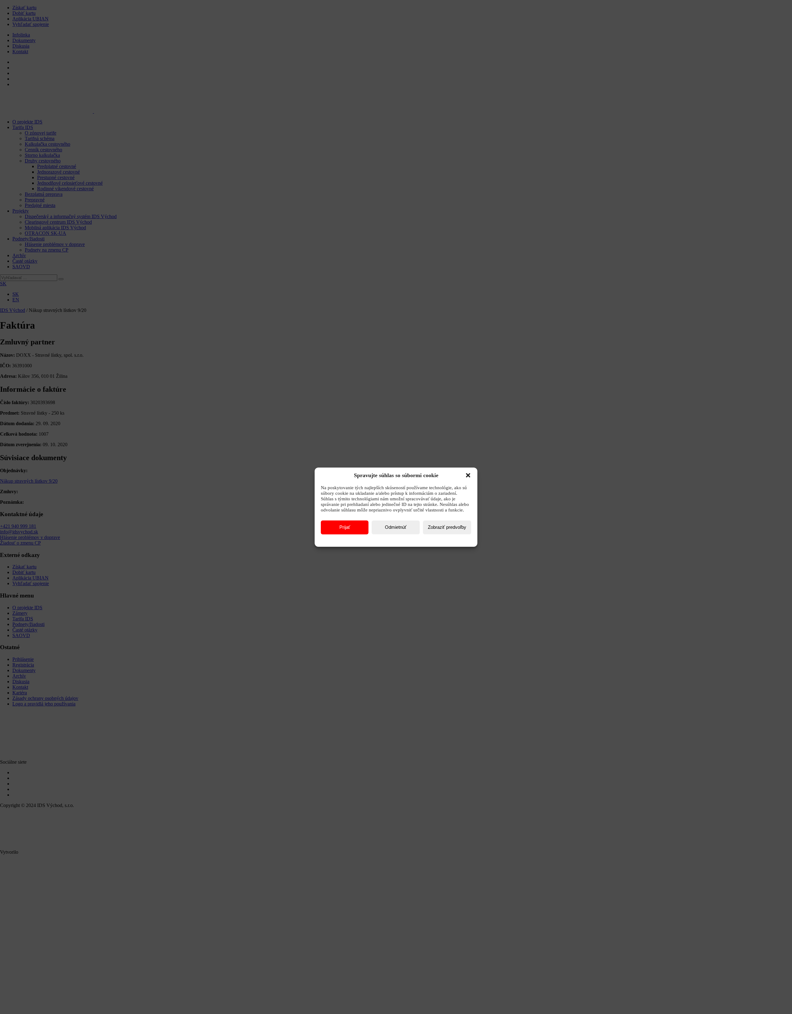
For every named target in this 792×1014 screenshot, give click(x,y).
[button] (468, 475)
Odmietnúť (396, 527)
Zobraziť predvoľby (447, 527)
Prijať (344, 527)
